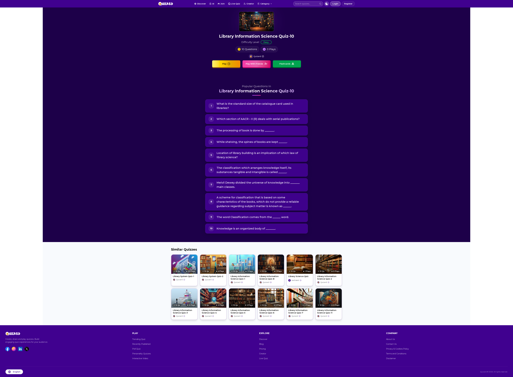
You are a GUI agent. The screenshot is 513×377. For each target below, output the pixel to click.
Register (348, 4)
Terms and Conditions (396, 353)
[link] (256, 56)
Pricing (262, 349)
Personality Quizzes (141, 353)
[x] (27, 349)
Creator (250, 4)
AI (213, 4)
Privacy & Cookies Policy (397, 349)
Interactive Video (140, 358)
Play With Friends (254, 64)
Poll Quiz (136, 349)
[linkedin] (20, 349)
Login (335, 4)
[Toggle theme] (326, 3)
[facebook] (7, 349)
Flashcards (284, 64)
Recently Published (141, 344)
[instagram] (14, 349)
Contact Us (391, 344)
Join (223, 4)
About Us (390, 339)
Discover (201, 4)
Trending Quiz (138, 339)
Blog (261, 344)
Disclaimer (391, 358)
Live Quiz (235, 4)
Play (224, 64)
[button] (320, 4)
